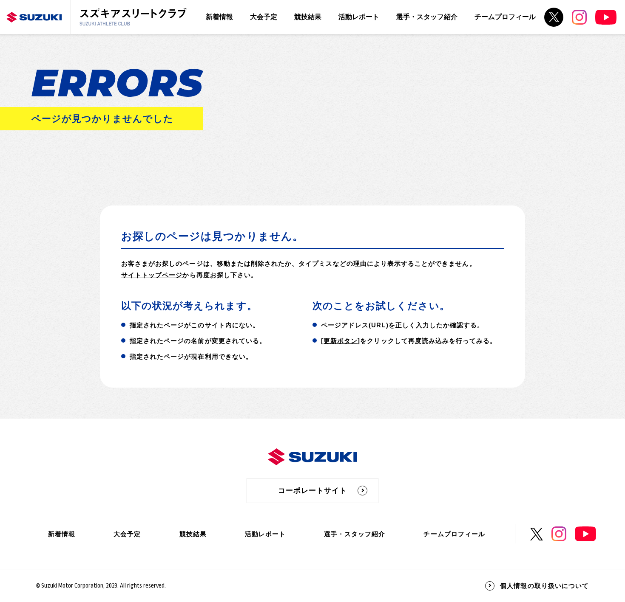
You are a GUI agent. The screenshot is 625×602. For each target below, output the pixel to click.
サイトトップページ (151, 274)
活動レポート (358, 16)
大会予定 (263, 16)
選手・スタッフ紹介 (426, 16)
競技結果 (307, 16)
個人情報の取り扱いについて (544, 585)
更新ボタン (341, 340)
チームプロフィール (505, 16)
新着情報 (219, 16)
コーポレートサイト (312, 491)
